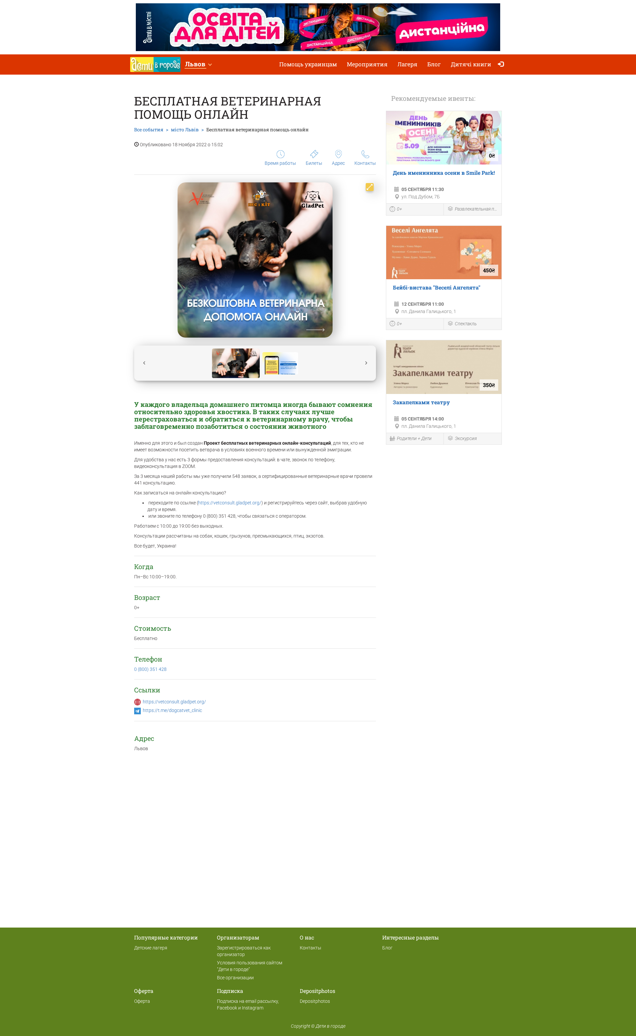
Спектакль (466, 323)
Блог (434, 64)
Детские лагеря (150, 947)
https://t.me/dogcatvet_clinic (172, 710)
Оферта (142, 1001)
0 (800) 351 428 (150, 669)
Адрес (338, 163)
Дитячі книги (471, 64)
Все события (148, 129)
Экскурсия (466, 438)
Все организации (235, 977)
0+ (399, 209)
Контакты (365, 163)
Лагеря (407, 64)
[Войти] (502, 64)
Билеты (314, 163)
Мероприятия (367, 64)
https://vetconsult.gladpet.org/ (229, 502)
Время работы (280, 163)
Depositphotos (315, 1001)
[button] (198, 64)
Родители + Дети (414, 438)
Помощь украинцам (308, 64)
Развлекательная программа (476, 209)
